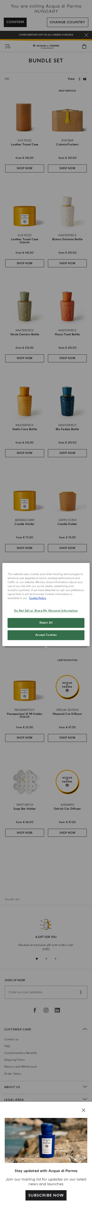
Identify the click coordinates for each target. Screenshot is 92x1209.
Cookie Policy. (37, 598)
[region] (46, 604)
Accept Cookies (46, 635)
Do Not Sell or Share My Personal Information (46, 611)
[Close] (83, 1110)
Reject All (46, 623)
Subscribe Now (45, 1195)
